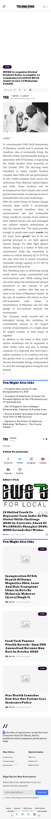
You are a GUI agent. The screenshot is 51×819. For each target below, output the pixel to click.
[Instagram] (31, 460)
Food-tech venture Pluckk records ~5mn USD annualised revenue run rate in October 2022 (25, 646)
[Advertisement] (25, 36)
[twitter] (46, 439)
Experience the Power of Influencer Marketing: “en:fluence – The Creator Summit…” (22, 424)
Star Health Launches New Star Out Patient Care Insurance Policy (25, 699)
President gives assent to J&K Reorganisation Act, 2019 (20, 390)
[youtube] (43, 460)
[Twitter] (20, 460)
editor (16, 96)
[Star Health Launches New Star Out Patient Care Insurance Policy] (25, 678)
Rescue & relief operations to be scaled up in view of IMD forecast (25, 415)
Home (7, 67)
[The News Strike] (25, 7)
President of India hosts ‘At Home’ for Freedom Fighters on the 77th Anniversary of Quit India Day (25, 399)
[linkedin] (8, 471)
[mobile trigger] (5, 7)
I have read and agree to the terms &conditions (22, 798)
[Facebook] (43, 439)
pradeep (13, 438)
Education (40, 485)
